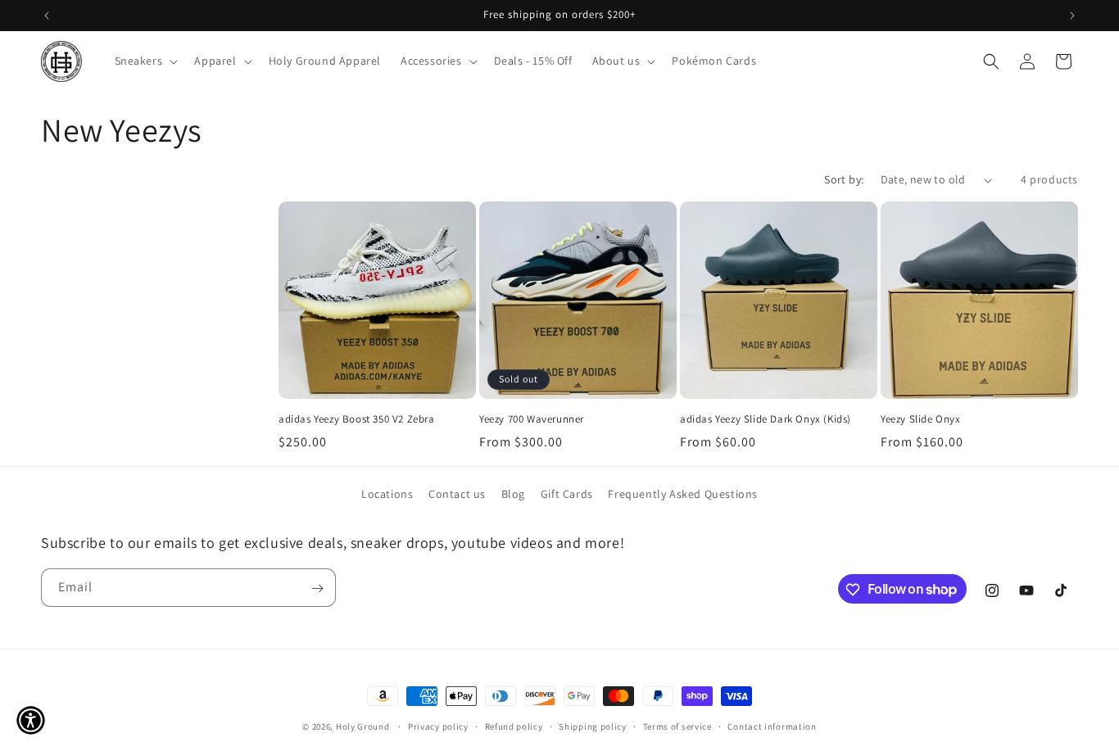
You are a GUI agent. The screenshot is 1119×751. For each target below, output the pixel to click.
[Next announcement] (1072, 15)
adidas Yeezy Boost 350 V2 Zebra (357, 419)
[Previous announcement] (47, 15)
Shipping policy (593, 725)
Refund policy (514, 725)
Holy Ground (364, 726)
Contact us (457, 493)
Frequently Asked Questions (683, 493)
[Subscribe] (317, 588)
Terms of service (677, 725)
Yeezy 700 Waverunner (531, 419)
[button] (145, 60)
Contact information (771, 725)
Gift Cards (567, 493)
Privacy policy (438, 725)
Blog (513, 493)
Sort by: (843, 179)
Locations (387, 493)
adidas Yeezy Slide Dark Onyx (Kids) (765, 419)
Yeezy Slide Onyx (921, 419)
